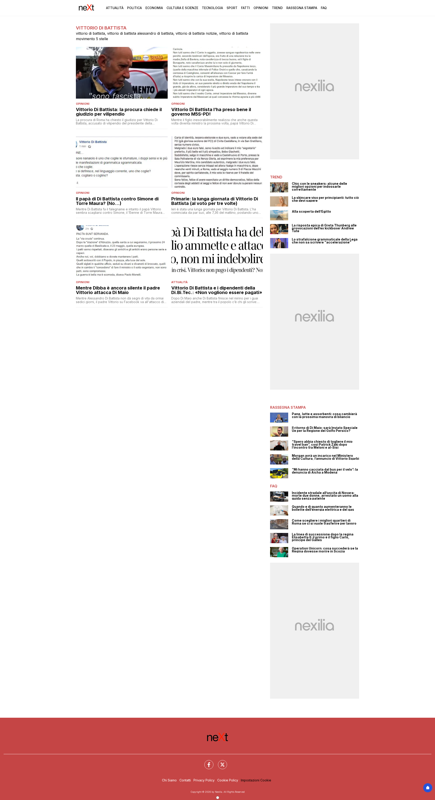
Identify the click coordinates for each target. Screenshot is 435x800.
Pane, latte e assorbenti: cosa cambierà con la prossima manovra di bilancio (324, 415)
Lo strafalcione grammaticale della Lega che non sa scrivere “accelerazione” (325, 241)
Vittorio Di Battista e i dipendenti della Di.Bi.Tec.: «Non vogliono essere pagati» (216, 290)
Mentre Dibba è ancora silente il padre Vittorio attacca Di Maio (118, 290)
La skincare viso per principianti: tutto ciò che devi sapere (325, 199)
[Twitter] (220, 762)
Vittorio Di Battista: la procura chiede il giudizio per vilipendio (119, 111)
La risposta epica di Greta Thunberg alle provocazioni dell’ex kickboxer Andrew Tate (324, 228)
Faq (324, 8)
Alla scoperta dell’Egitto (311, 211)
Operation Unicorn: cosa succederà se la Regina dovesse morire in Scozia (325, 550)
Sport (232, 8)
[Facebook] (206, 762)
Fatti (245, 8)
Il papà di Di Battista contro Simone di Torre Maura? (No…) (117, 201)
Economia (154, 8)
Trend (277, 8)
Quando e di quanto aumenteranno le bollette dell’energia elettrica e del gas (323, 508)
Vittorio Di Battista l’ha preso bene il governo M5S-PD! (211, 111)
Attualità (114, 8)
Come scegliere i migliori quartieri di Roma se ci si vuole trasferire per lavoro (324, 522)
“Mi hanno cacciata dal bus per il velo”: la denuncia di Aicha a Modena (325, 471)
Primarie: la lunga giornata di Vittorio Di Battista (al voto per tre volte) (214, 201)
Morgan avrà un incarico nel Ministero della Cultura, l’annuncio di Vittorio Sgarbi (325, 457)
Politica (134, 8)
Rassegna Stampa (301, 8)
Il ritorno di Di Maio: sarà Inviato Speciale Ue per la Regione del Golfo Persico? (325, 429)
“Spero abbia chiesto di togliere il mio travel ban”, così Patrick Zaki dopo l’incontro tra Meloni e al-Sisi (322, 444)
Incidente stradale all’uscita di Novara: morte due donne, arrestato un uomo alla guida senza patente (325, 495)
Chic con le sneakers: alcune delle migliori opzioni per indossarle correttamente (319, 186)
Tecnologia (212, 8)
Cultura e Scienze (182, 8)
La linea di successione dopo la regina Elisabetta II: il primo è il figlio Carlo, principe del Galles (322, 537)
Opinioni (261, 8)
